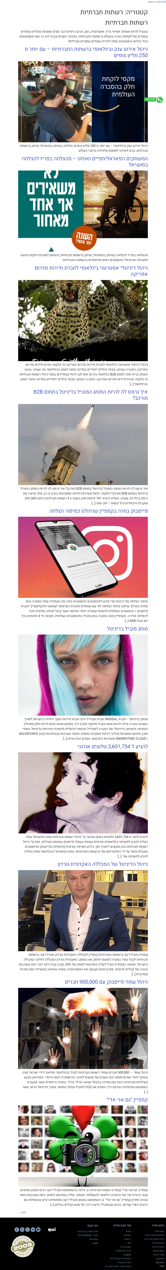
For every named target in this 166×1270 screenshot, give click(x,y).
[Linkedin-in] (33, 1229)
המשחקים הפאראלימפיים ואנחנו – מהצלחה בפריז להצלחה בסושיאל (85, 162)
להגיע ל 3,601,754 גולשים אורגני (112, 746)
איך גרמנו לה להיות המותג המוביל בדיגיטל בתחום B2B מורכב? (91, 395)
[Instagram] (22, 1229)
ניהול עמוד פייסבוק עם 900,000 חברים (106, 982)
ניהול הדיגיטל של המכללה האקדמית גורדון (103, 864)
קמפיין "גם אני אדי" (127, 1100)
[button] (160, 8)
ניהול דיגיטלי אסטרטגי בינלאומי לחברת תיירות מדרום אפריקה (91, 271)
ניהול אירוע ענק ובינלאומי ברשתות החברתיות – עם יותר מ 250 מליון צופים (86, 52)
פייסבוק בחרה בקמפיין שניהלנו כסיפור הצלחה (98, 511)
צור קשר (92, 1225)
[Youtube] (38, 1229)
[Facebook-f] (17, 1229)
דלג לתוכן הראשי (157, 2)
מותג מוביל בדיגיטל (127, 629)
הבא (22, 1212)
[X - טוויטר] (27, 1229)
